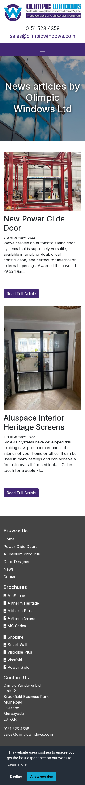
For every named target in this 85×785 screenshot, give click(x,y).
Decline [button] (16, 776)
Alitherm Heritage (22, 603)
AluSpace (15, 595)
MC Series (16, 625)
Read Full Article (21, 293)
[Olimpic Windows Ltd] (42, 12)
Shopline (14, 637)
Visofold (14, 659)
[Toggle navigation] (42, 49)
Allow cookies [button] (41, 776)
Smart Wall (16, 644)
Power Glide (17, 667)
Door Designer (17, 561)
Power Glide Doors (21, 546)
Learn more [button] (17, 764)
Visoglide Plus (19, 652)
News (9, 569)
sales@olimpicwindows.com (42, 36)
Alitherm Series (20, 618)
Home (9, 539)
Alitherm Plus (19, 610)
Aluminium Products (22, 554)
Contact (10, 576)
